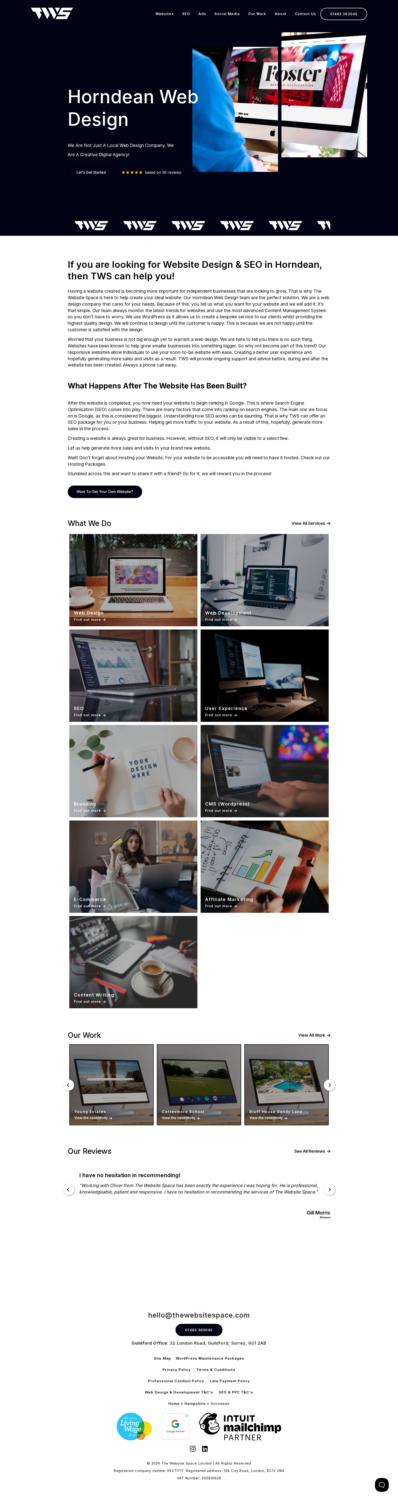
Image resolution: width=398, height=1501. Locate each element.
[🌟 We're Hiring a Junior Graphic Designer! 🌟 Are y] (199, 1265)
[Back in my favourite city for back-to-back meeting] (358, 1265)
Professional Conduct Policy (176, 1381)
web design (206, 339)
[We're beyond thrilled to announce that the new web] (279, 1265)
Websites (164, 14)
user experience (286, 352)
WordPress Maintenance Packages (210, 1358)
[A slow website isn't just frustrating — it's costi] (119, 1265)
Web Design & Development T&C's (179, 1392)
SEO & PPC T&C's (236, 1392)
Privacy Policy (176, 1369)
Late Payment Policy (230, 1381)
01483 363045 (343, 14)
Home (174, 1403)
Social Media (227, 14)
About (281, 14)
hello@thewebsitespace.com (199, 1315)
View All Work (311, 1035)
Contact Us (305, 14)
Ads (202, 14)
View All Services (308, 523)
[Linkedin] (205, 1449)
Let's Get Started (91, 172)
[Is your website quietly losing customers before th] (40, 1265)
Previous (68, 1085)
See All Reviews (309, 1151)
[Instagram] (193, 1449)
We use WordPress (145, 316)
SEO (186, 14)
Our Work (257, 14)
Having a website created (94, 291)
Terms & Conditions (215, 1369)
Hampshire (195, 1403)
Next (329, 1085)
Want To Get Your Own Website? (104, 491)
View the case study (91, 1118)
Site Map (162, 1358)
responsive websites (89, 352)
